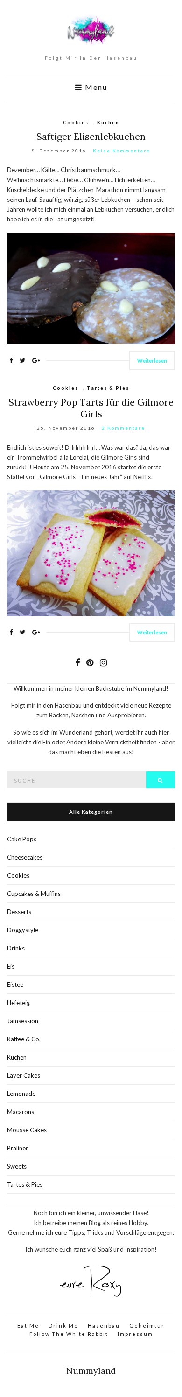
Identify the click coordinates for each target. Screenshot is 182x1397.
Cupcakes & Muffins (34, 893)
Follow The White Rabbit (68, 1334)
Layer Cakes (23, 1075)
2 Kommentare (123, 428)
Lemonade (21, 1093)
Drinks (16, 948)
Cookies (76, 122)
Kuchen (108, 122)
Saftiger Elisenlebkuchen (91, 136)
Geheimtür (147, 1325)
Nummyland (91, 1370)
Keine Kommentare (121, 150)
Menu (95, 87)
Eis (10, 966)
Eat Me (28, 1325)
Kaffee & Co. (24, 1039)
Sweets (17, 1166)
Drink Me (63, 1325)
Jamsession (22, 1021)
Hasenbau (104, 1325)
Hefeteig (18, 1002)
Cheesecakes (24, 857)
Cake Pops (21, 839)
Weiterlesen (152, 361)
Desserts (19, 911)
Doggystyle (22, 930)
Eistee (15, 984)
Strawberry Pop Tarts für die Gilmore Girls (91, 408)
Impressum (135, 1334)
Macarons (20, 1111)
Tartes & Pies (108, 388)
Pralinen (18, 1148)
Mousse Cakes (27, 1130)
